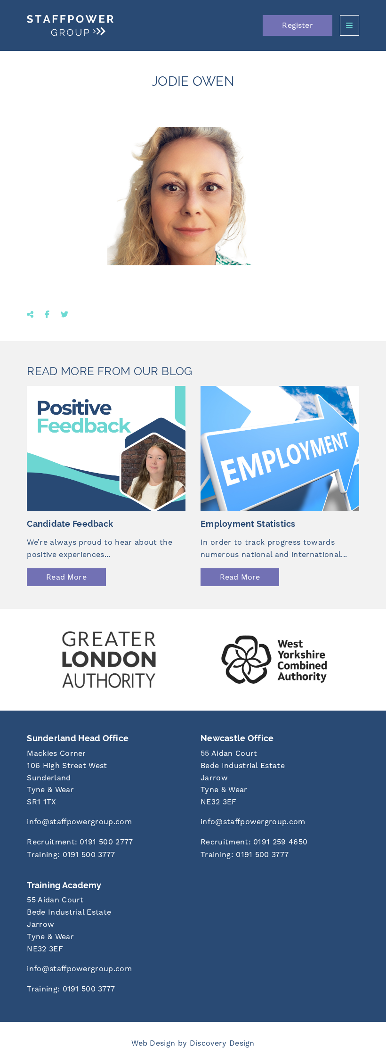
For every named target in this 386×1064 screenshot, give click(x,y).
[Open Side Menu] (349, 25)
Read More (66, 577)
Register (297, 25)
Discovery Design (222, 1043)
